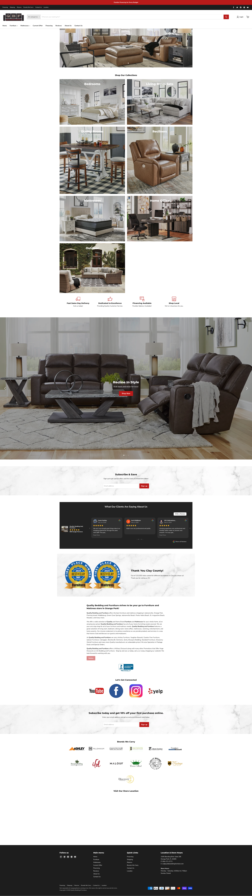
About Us (68, 26)
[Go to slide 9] (139, 539)
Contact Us (38, 7)
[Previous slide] (65, 48)
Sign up (144, 486)
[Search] (226, 17)
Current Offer (38, 26)
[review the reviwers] (152, 521)
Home (4, 26)
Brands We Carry (28, 7)
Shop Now (90, 396)
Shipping (12, 7)
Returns (19, 7)
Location (46, 7)
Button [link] (90, 658)
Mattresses (24, 26)
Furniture (13, 26)
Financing (5, 7)
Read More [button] (129, 535)
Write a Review (180, 514)
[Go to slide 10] (141, 539)
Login (241, 17)
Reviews (59, 26)
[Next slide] (187, 48)
